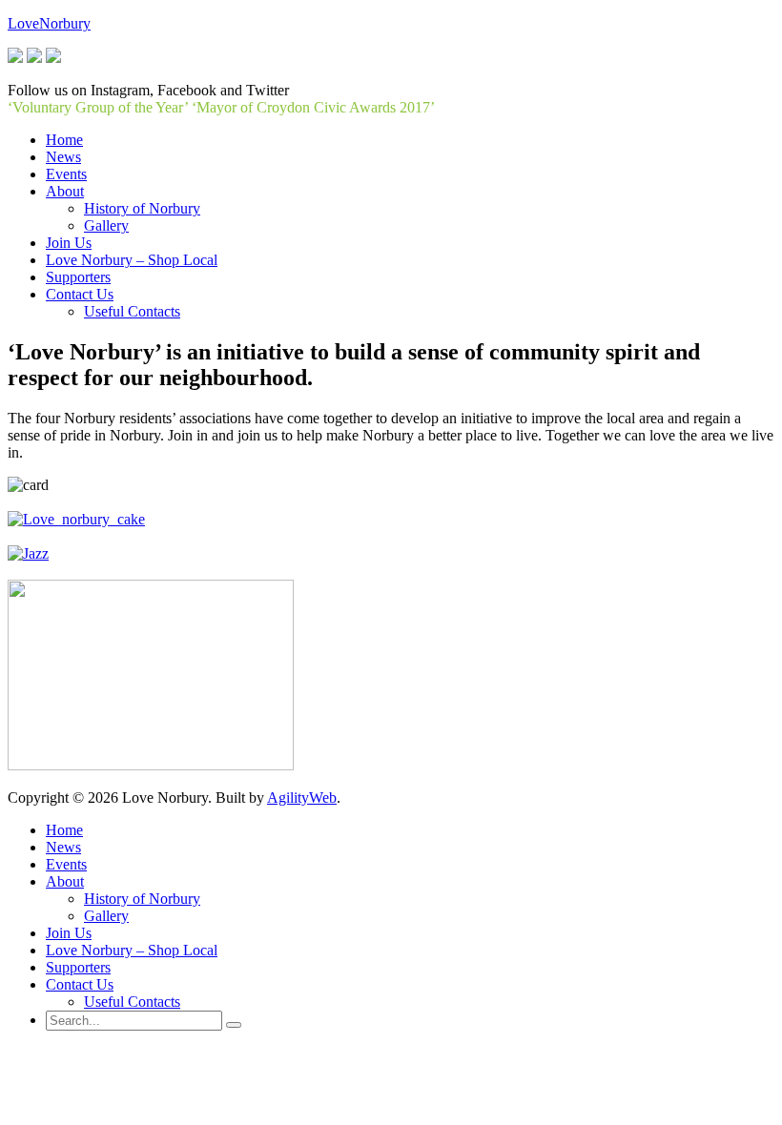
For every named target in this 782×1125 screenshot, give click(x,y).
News (63, 847)
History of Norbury (142, 898)
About (65, 881)
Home (64, 830)
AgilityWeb (302, 797)
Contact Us (79, 984)
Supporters (78, 967)
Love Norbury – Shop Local (131, 950)
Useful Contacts (132, 1001)
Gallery (106, 916)
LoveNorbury (49, 23)
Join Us (69, 933)
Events (66, 864)
